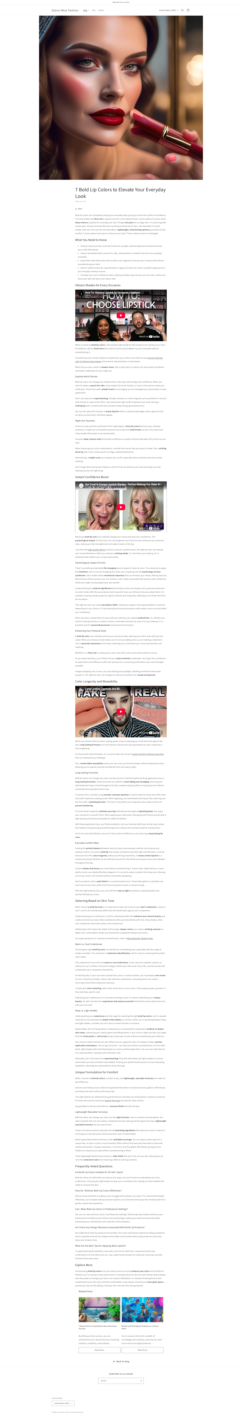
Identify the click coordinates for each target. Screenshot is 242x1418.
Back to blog (122, 1361)
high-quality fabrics (96, 549)
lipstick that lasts (112, 1100)
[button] (86, 10)
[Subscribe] (141, 1381)
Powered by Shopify (77, 1412)
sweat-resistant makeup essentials (148, 754)
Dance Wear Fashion (63, 1412)
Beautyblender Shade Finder (140, 938)
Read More (99, 1350)
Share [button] (80, 209)
